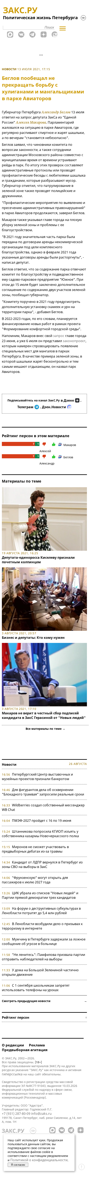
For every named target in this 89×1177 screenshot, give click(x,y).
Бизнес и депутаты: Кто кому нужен (33, 637)
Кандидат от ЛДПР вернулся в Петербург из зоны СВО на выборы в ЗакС (42, 864)
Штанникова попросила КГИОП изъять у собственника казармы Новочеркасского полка (40, 833)
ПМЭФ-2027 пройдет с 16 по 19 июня (41, 820)
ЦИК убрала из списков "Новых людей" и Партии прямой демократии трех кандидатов (40, 895)
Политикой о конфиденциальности (39, 1160)
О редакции (13, 1045)
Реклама (37, 1045)
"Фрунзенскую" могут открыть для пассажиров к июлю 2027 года (35, 879)
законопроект (74, 341)
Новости (9, 69)
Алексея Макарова (31, 122)
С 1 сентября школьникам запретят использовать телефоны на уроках (36, 987)
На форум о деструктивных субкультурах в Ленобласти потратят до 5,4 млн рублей (41, 910)
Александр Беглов (56, 112)
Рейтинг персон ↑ (44, 1017)
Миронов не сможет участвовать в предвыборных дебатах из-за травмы (35, 849)
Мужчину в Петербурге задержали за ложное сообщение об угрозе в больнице (43, 941)
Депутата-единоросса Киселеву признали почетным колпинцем (38, 559)
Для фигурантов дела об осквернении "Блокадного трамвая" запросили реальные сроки (43, 792)
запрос (58, 335)
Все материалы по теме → (45, 729)
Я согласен (18, 1164)
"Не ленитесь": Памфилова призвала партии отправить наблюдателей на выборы (43, 956)
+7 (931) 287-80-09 (16, 1113)
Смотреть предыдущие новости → (44, 1001)
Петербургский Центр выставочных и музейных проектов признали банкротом (37, 776)
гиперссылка (12, 1074)
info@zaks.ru (41, 1113)
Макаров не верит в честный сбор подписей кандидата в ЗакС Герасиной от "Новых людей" (44, 715)
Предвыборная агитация (24, 1049)
